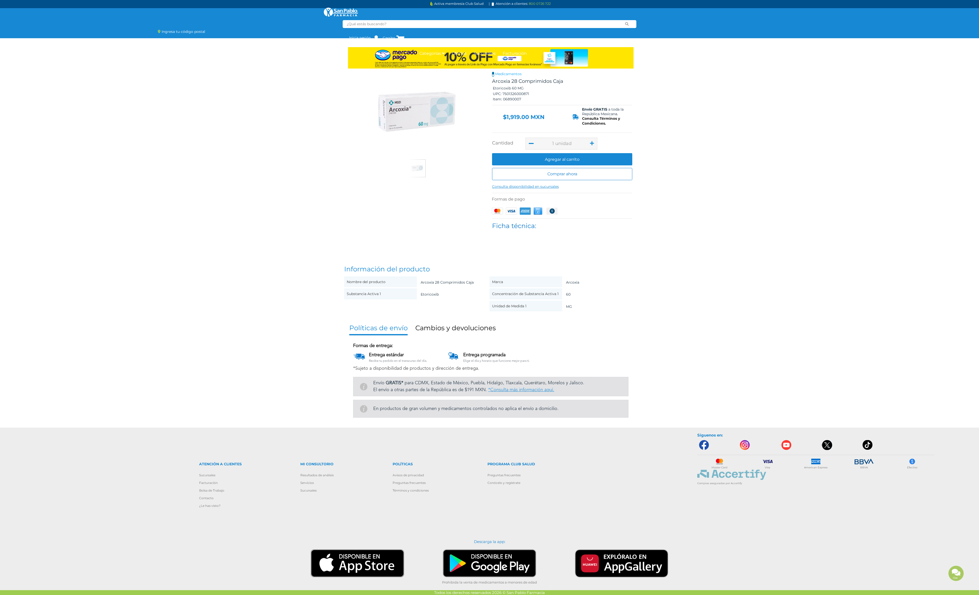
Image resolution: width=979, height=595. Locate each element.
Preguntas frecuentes (409, 483)
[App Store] (357, 563)
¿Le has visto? (210, 506)
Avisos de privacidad (408, 475)
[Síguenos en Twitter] (826, 445)
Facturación (515, 53)
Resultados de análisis (317, 475)
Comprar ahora (562, 173)
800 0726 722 (540, 4)
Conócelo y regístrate (503, 483)
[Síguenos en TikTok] (867, 445)
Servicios (307, 483)
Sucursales (485, 53)
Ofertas (459, 53)
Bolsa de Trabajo (211, 490)
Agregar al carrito (562, 159)
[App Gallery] (621, 563)
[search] (627, 24)
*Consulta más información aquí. (521, 390)
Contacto (206, 498)
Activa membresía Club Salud (459, 4)
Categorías (430, 53)
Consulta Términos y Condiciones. (601, 120)
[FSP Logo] (341, 12)
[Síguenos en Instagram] (744, 445)
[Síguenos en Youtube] (785, 445)
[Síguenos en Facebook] (703, 445)
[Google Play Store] (489, 563)
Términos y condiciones (411, 490)
